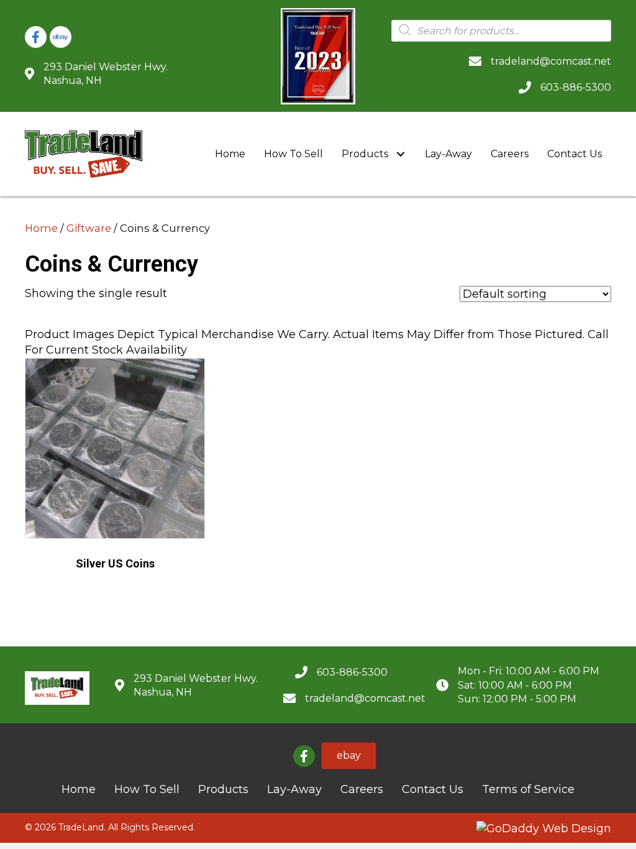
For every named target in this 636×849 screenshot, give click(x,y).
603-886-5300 (575, 87)
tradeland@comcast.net (551, 61)
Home (41, 228)
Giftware (88, 228)
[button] (400, 154)
